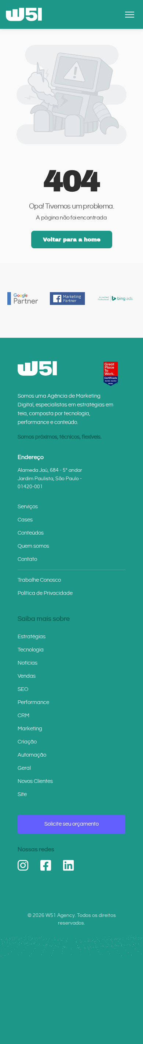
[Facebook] (45, 865)
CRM (23, 715)
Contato (27, 559)
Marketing (30, 728)
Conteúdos (31, 533)
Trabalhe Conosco (39, 580)
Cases (25, 520)
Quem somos (33, 546)
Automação (32, 755)
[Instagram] (23, 865)
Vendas (27, 676)
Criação (27, 742)
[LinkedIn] (68, 865)
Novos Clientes (35, 781)
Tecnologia (31, 650)
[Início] (24, 14)
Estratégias (31, 636)
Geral (24, 768)
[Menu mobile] (129, 14)
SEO (23, 689)
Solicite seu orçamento (71, 824)
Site (22, 794)
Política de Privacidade (45, 593)
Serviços (28, 506)
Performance (33, 702)
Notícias (27, 663)
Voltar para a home (71, 239)
